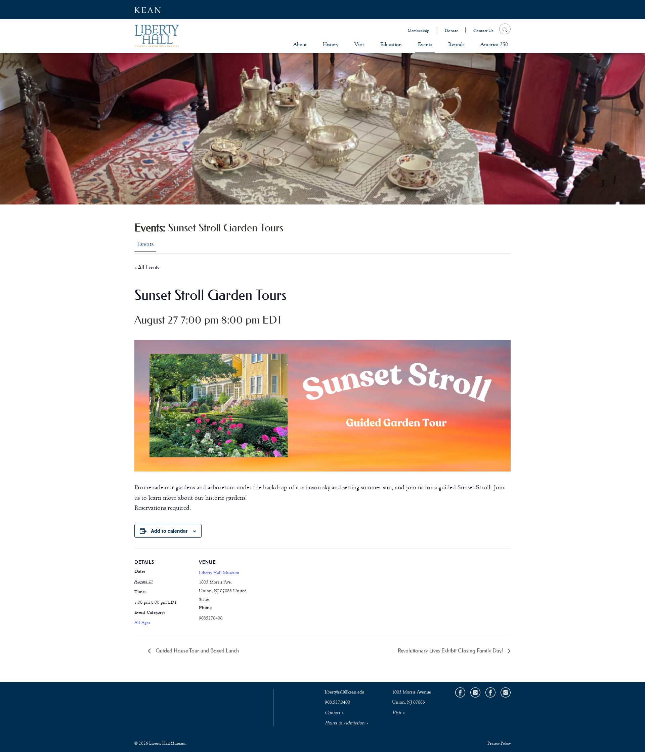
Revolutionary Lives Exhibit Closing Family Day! (451, 650)
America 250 (494, 44)
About (300, 44)
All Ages (142, 623)
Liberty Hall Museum (219, 573)
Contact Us (483, 30)
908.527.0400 (337, 702)
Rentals (456, 44)
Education (391, 44)
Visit (359, 44)
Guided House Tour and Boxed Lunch (196, 650)
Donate (451, 30)
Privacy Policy (499, 743)
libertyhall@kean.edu (344, 692)
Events (425, 44)
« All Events (146, 267)
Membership (418, 30)
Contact (332, 713)
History (330, 44)
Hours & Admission (344, 723)
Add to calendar (169, 530)
